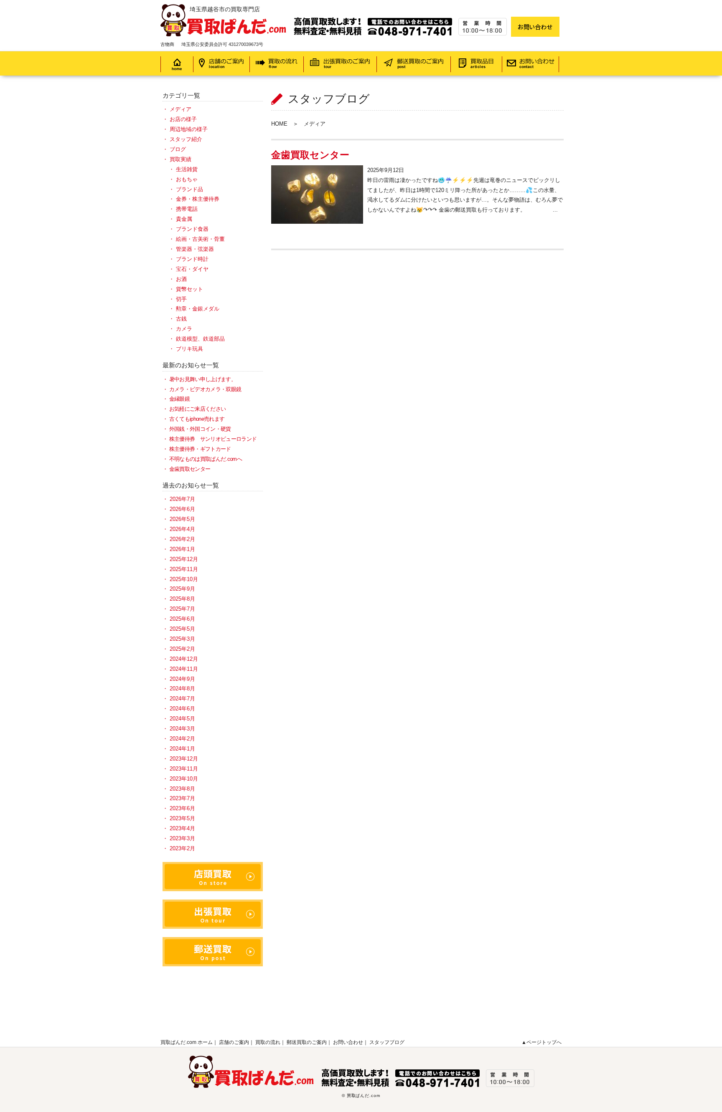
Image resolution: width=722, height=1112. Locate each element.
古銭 (181, 319)
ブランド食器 (192, 229)
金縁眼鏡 (179, 399)
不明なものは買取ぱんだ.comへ (205, 459)
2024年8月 (182, 688)
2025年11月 (184, 569)
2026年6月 (182, 509)
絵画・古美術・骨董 (200, 239)
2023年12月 (184, 759)
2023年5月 (182, 818)
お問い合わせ (348, 1042)
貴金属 (184, 219)
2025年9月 (182, 589)
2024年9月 (182, 679)
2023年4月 (182, 828)
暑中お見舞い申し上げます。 (202, 379)
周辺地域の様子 (189, 129)
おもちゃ (187, 179)
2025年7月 (182, 609)
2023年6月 (182, 808)
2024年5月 (182, 718)
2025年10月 (184, 579)
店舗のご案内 (234, 1042)
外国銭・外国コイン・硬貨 (200, 429)
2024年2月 (182, 738)
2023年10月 (184, 779)
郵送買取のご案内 (307, 1042)
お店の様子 (183, 119)
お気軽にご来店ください (197, 409)
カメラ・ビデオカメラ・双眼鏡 (205, 389)
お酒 (181, 279)
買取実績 (180, 159)
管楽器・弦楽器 (195, 249)
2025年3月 (182, 639)
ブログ (178, 149)
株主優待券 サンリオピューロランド (213, 439)
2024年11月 (184, 669)
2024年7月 (182, 698)
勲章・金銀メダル (197, 309)
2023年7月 (182, 798)
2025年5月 (182, 629)
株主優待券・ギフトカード (200, 449)
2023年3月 (182, 838)
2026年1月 (182, 549)
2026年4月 (182, 529)
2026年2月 (182, 539)
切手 (181, 299)
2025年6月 (182, 619)
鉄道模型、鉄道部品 (200, 339)
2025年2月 (182, 649)
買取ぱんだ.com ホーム (186, 1042)
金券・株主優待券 (197, 199)
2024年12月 (184, 659)
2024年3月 (182, 728)
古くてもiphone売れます (196, 419)
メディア (180, 109)
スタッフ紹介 (186, 139)
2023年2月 (182, 848)
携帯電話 (187, 209)
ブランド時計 (192, 259)
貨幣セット (189, 289)
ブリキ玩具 (189, 349)
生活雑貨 (187, 169)
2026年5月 (182, 519)
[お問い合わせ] (535, 27)
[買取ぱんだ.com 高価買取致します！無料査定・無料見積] (333, 9)
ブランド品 (189, 189)
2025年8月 (182, 599)
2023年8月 (182, 789)
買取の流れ (267, 1042)
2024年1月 (182, 749)
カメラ (184, 329)
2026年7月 (182, 499)
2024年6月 (182, 708)
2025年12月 (184, 559)
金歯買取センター (310, 154)
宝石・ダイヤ (192, 269)
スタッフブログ (386, 1042)
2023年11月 (184, 769)
